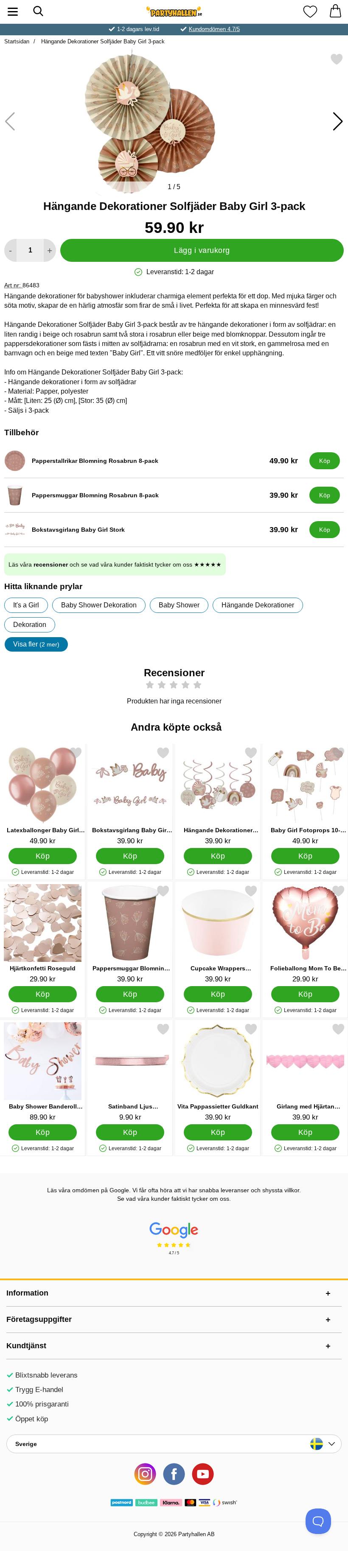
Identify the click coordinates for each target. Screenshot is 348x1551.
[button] (338, 121)
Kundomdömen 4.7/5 (214, 29)
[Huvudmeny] (12, 11)
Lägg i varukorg (202, 250)
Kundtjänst (26, 1345)
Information (27, 1293)
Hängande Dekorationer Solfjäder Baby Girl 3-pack (102, 41)
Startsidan (16, 41)
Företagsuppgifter (39, 1319)
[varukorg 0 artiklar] (335, 11)
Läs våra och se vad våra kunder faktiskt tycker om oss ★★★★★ (115, 564)
